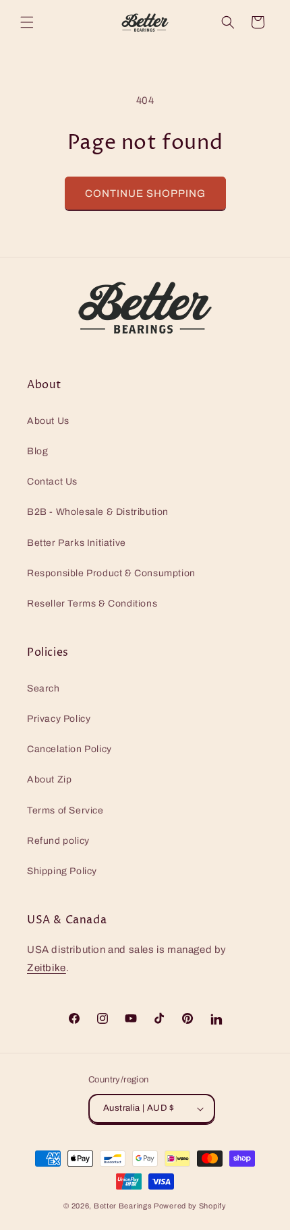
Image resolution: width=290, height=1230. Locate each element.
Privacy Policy (58, 719)
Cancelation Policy (69, 749)
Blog (37, 451)
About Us (48, 421)
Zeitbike (46, 967)
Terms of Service (65, 810)
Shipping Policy (62, 871)
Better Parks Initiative (76, 543)
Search (43, 688)
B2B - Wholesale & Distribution (98, 512)
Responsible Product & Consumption (111, 573)
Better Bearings (123, 1206)
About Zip (49, 779)
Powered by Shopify (190, 1206)
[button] (27, 22)
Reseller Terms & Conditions (92, 603)
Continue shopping (145, 193)
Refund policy (58, 841)
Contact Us (52, 481)
